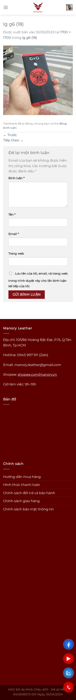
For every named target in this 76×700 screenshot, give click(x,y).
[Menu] (5, 7)
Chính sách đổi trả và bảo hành (29, 493)
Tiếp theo (13, 140)
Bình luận (16, 178)
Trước (10, 135)
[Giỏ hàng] (69, 7)
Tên (11, 214)
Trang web (16, 253)
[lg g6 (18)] (38, 80)
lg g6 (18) (29, 38)
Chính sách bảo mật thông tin (28, 509)
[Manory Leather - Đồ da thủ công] (38, 7)
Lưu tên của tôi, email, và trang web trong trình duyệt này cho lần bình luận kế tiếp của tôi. (38, 280)
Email (13, 234)
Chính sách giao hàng (21, 501)
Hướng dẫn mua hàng (22, 477)
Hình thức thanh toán (21, 485)
